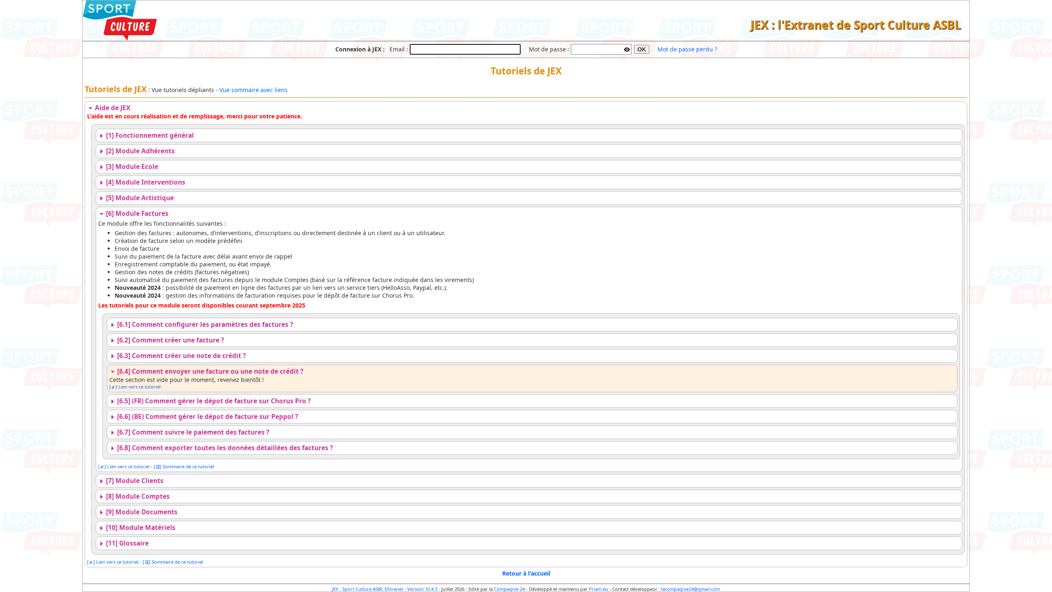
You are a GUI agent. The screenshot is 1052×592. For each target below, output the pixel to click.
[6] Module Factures (136, 213)
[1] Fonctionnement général (149, 135)
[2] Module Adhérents (139, 151)
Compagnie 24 (509, 589)
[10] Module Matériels (139, 527)
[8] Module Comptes (137, 496)
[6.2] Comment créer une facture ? (169, 340)
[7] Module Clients (134, 480)
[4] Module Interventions (144, 182)
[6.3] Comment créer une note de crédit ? (180, 356)
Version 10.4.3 (422, 589)
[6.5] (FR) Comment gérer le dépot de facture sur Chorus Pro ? (213, 401)
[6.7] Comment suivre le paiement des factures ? (192, 432)
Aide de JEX (111, 108)
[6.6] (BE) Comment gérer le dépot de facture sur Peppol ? (206, 416)
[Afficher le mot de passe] (627, 48)
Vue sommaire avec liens (253, 90)
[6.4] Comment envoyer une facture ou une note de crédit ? (209, 371)
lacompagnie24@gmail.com (690, 589)
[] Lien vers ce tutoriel (135, 387)
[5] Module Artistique (139, 198)
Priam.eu (598, 589)
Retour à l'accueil (526, 573)
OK (641, 49)
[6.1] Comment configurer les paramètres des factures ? (204, 324)
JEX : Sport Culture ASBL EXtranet (367, 589)
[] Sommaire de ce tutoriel (184, 466)
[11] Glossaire (126, 543)
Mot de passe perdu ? (687, 49)
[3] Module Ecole (131, 166)
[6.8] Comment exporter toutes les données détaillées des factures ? (224, 448)
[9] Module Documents (141, 512)
